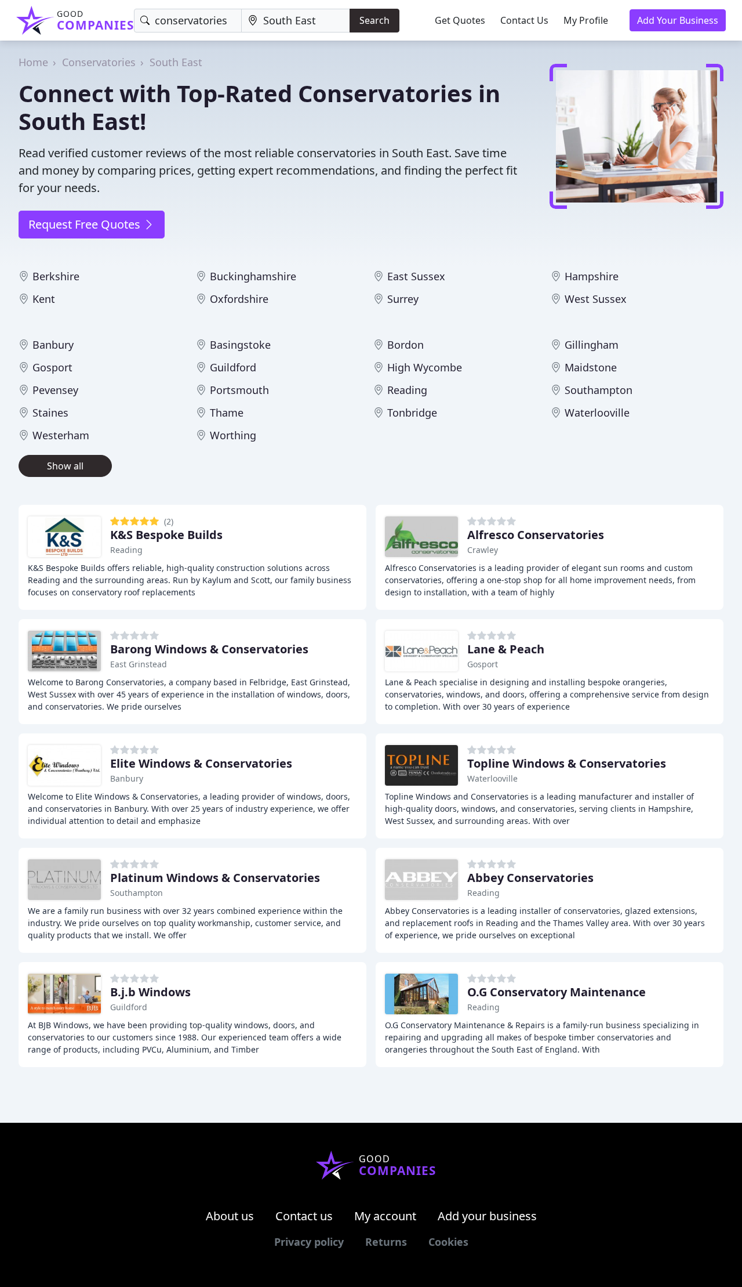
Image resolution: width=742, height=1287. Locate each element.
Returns (386, 1242)
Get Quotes (460, 20)
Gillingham (592, 345)
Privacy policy (309, 1242)
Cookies (448, 1242)
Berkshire (55, 276)
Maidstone (591, 367)
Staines (50, 413)
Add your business (487, 1216)
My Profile (585, 20)
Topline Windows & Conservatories (566, 763)
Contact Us (524, 20)
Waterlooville (597, 413)
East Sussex (416, 276)
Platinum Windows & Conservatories (215, 877)
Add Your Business (677, 20)
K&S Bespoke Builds (166, 535)
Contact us (304, 1216)
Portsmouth (239, 390)
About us (230, 1216)
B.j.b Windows (150, 992)
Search (374, 20)
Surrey (403, 299)
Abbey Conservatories (530, 877)
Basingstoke (240, 345)
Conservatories (99, 62)
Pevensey (55, 390)
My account (385, 1216)
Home (33, 62)
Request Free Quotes (85, 224)
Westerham (60, 435)
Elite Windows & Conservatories (201, 763)
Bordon (405, 345)
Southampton (598, 390)
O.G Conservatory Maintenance (556, 992)
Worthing (233, 435)
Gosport (52, 367)
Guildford (233, 367)
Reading (407, 390)
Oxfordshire (239, 299)
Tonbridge (412, 413)
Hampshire (592, 276)
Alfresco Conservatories (535, 535)
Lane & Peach (505, 649)
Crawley (482, 549)
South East (176, 62)
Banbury (53, 345)
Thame (226, 413)
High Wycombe (424, 367)
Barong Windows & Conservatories (209, 649)
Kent (43, 299)
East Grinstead (138, 664)
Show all (65, 466)
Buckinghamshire (253, 276)
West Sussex (596, 299)
